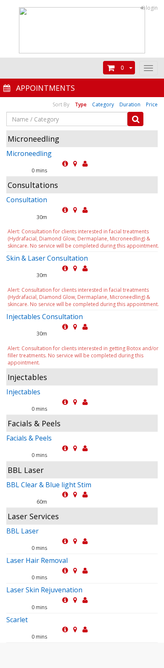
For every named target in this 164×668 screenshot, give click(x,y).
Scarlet (17, 619)
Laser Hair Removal (37, 560)
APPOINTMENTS (43, 88)
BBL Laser (22, 531)
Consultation (26, 199)
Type (81, 104)
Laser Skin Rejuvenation (44, 589)
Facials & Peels (29, 438)
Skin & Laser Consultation (47, 258)
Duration (129, 104)
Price (152, 104)
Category (103, 104)
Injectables (23, 391)
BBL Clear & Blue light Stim (48, 484)
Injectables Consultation (44, 316)
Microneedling (29, 153)
